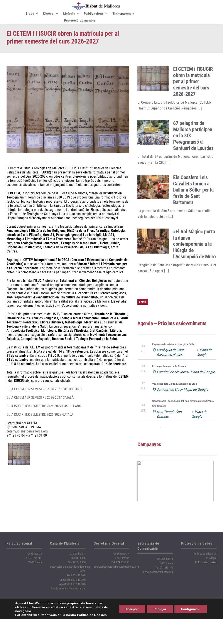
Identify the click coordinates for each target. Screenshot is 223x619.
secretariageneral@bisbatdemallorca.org (116, 566)
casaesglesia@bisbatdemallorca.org (70, 566)
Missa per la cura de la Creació (169, 366)
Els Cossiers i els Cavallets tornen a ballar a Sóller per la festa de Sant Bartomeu (193, 189)
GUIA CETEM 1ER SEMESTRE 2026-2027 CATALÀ (40, 397)
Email (142, 302)
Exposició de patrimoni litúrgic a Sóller (173, 344)
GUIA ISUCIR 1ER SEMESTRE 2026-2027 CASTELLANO (44, 406)
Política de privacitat (205, 553)
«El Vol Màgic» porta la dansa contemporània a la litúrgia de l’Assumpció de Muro (194, 244)
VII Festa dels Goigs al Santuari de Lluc (174, 384)
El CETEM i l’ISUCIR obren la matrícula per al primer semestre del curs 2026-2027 (193, 81)
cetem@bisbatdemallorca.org (27, 431)
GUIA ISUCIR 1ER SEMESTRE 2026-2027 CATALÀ (40, 414)
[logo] (96, 4)
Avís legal (211, 558)
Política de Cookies (92, 615)
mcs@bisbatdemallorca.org (157, 572)
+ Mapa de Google (201, 372)
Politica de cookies (205, 562)
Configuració (190, 609)
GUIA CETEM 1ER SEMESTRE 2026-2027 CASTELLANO (44, 389)
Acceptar (132, 609)
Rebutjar (160, 609)
